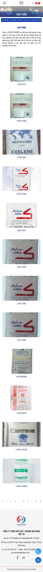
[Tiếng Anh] (36, 3)
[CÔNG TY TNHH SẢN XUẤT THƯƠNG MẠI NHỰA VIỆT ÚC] (21, 3)
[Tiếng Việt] (39, 3)
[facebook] (17, 557)
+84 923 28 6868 (29, 549)
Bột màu (20, 20)
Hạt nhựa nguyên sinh (35, 20)
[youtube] (23, 557)
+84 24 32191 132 (10, 549)
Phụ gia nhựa (13, 20)
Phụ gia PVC (26, 20)
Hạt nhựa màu (5, 20)
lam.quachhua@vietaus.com (20, 552)
